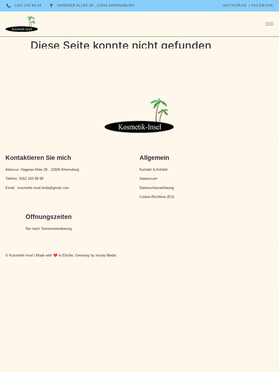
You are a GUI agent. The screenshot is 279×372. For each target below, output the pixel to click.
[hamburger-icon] (267, 24)
